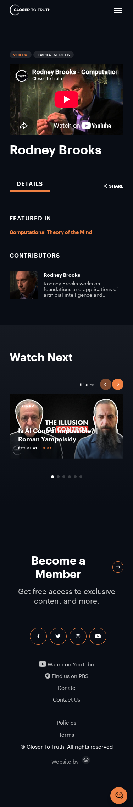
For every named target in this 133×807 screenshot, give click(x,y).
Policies (66, 722)
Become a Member (58, 567)
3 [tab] (63, 476)
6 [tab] (80, 476)
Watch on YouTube (70, 664)
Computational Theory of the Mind (51, 232)
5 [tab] (75, 476)
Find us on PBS (69, 676)
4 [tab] (69, 476)
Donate (67, 688)
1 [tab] (52, 476)
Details (30, 183)
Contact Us (66, 700)
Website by (80, 760)
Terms (66, 734)
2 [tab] (58, 476)
